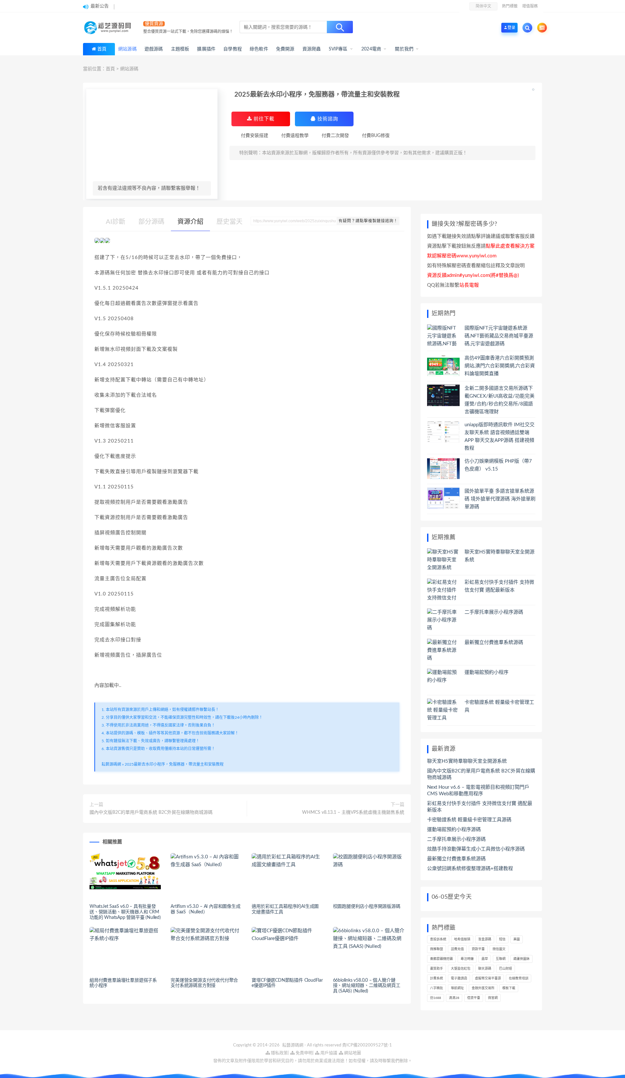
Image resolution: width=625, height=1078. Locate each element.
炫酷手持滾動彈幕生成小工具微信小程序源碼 (476, 849)
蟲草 (484, 959)
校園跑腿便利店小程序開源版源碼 (366, 906)
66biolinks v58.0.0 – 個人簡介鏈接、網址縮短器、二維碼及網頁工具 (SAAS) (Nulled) (366, 986)
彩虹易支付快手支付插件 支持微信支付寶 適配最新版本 (479, 806)
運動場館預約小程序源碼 (454, 829)
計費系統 (436, 978)
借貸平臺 (473, 998)
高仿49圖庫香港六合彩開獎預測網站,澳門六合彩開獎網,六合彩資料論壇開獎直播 (500, 366)
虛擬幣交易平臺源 (488, 978)
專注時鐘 (467, 959)
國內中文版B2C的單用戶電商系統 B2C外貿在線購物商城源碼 (151, 812)
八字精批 (436, 988)
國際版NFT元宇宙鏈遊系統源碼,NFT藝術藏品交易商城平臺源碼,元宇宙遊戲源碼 (499, 336)
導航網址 (457, 988)
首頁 (101, 49)
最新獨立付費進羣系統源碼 (494, 642)
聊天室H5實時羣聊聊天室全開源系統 (467, 761)
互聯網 (501, 959)
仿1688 (435, 998)
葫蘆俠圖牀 (521, 959)
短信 (502, 939)
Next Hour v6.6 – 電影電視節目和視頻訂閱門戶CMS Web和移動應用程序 (478, 790)
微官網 (493, 998)
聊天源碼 (484, 968)
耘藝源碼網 (111, 764)
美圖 (516, 939)
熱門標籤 (510, 6)
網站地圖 (352, 1053)
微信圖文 (499, 949)
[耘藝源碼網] (109, 27)
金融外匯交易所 (483, 988)
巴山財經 (505, 968)
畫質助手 (436, 968)
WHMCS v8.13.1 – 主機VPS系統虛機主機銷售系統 (353, 812)
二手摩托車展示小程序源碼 (494, 612)
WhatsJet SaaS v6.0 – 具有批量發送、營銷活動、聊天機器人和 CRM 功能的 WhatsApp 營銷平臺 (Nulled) (125, 912)
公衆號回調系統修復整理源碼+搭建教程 (470, 868)
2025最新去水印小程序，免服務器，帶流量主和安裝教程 (174, 764)
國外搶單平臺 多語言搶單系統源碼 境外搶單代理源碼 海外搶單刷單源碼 (500, 499)
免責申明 (303, 1053)
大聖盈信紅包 (460, 968)
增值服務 (530, 6)
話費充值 (457, 949)
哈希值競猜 (462, 939)
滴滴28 (454, 998)
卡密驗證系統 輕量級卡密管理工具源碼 (469, 819)
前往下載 (263, 118)
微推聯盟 (436, 949)
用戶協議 (328, 1053)
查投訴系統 (438, 939)
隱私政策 (279, 1053)
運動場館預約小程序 (486, 672)
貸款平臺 (478, 949)
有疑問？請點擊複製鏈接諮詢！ (368, 221)
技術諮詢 (327, 118)
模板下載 (508, 988)
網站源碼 (129, 69)
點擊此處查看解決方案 (510, 246)
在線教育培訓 (518, 978)
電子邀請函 (459, 978)
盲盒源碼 (484, 939)
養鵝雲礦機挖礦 (441, 959)
